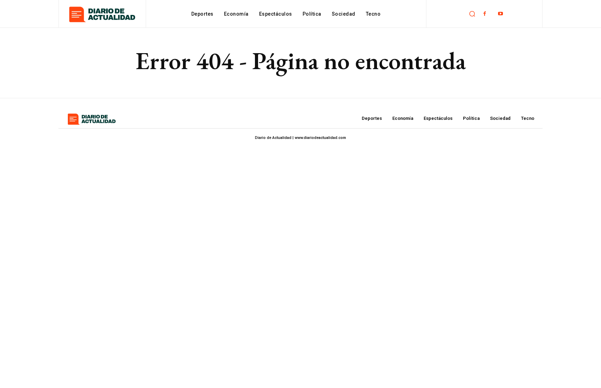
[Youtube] (500, 14)
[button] (472, 13)
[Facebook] (485, 14)
